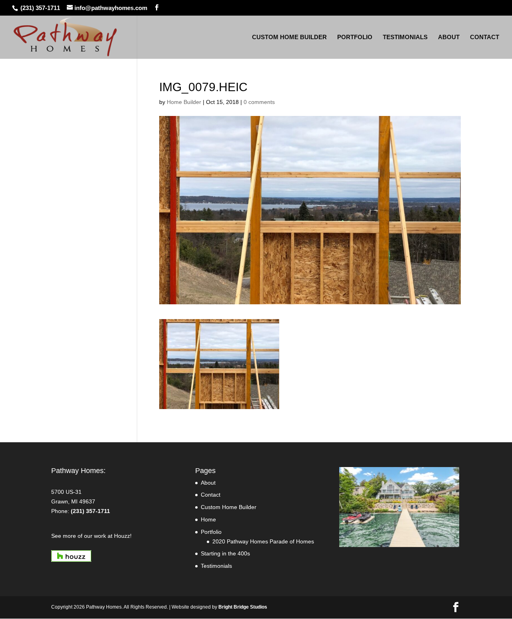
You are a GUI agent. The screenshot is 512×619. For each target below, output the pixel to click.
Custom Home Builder (228, 507)
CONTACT (484, 37)
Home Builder (184, 102)
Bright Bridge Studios (242, 607)
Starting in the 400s (225, 553)
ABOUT (449, 37)
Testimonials (216, 566)
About (208, 482)
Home (208, 519)
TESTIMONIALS (405, 37)
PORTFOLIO (354, 37)
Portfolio (211, 532)
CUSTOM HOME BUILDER (289, 37)
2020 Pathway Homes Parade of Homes (263, 541)
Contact (210, 494)
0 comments (259, 102)
